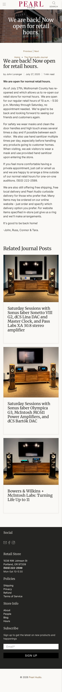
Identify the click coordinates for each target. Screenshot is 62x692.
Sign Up (31, 655)
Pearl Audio (35, 677)
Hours (6, 621)
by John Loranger (12, 74)
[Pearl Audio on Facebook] (9, 543)
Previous (27, 51)
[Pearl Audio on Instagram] (13, 543)
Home (17, 57)
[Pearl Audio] (31, 5)
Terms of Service (12, 596)
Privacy (7, 589)
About (6, 610)
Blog (5, 617)
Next (36, 51)
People (7, 613)
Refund (7, 592)
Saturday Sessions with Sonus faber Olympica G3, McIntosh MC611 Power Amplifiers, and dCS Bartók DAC (29, 412)
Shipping (8, 585)
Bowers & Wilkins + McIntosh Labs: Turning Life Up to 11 (30, 495)
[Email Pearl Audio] (5, 543)
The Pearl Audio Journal (36, 57)
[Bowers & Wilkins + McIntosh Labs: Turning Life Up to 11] (31, 461)
